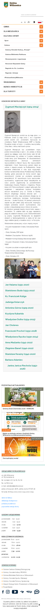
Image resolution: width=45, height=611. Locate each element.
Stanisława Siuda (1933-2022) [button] (20, 290)
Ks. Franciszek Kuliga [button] (15, 296)
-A (21, 22)
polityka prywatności (9, 503)
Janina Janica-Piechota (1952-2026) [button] (22, 367)
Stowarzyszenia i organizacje (15, 59)
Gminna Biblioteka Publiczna (15, 54)
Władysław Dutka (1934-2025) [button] (20, 319)
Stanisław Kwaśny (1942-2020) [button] (20, 354)
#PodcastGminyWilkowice (13, 77)
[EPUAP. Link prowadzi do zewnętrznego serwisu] (23, 591)
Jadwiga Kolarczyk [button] (14, 302)
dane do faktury (7, 498)
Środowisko (9, 82)
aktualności (37, 389)
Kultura (7, 45)
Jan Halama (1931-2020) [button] (17, 284)
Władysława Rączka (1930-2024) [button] (21, 336)
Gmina (6, 27)
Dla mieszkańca (11, 31)
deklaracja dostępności (9, 501)
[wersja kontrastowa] (33, 21)
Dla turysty (9, 91)
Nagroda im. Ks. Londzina (14, 68)
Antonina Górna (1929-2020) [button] (19, 308)
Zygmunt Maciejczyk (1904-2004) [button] (22, 107)
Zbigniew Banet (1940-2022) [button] (19, 348)
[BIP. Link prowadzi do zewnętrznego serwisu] (30, 591)
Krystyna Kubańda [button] (14, 313)
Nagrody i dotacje (11, 73)
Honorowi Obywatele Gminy (15, 63)
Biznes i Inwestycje (13, 87)
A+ (29, 22)
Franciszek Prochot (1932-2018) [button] (21, 331)
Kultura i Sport (11, 36)
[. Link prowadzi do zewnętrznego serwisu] (3, 591)
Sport (6, 40)
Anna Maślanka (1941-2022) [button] (18, 342)
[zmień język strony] (40, 22)
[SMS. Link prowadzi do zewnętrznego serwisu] (37, 591)
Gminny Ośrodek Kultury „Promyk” (17, 50)
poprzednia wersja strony (10, 506)
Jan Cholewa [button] (11, 325)
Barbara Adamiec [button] (14, 360)
